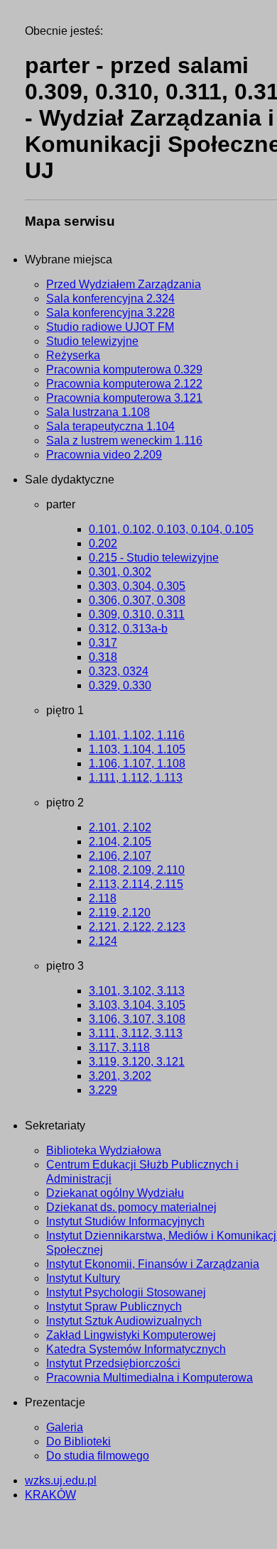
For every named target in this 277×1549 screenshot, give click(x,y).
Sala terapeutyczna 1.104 (110, 426)
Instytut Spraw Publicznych (114, 1307)
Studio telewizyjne (92, 341)
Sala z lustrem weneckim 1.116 (124, 440)
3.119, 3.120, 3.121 (137, 1062)
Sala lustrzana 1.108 (98, 412)
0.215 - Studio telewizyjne (154, 558)
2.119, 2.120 (120, 913)
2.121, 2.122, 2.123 (137, 927)
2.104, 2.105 (120, 842)
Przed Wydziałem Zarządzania (123, 284)
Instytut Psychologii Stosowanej (126, 1292)
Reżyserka (73, 355)
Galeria (64, 1427)
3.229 (103, 1090)
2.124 (103, 941)
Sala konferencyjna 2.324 (110, 298)
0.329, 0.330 (120, 685)
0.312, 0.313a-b (128, 629)
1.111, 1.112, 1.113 (136, 778)
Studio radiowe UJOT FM (110, 327)
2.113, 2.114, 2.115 (136, 884)
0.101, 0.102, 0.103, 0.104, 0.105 (171, 529)
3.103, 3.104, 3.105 (137, 1005)
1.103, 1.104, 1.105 (137, 749)
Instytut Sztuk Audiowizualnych (124, 1321)
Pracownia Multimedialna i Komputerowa (149, 1378)
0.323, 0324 (118, 671)
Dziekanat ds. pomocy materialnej (131, 1207)
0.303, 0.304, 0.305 (137, 586)
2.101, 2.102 (120, 827)
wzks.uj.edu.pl (61, 1480)
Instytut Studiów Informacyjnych (125, 1221)
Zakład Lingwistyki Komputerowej (131, 1335)
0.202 (103, 543)
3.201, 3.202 (120, 1076)
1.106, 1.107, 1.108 (137, 763)
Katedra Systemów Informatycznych (136, 1349)
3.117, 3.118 (119, 1047)
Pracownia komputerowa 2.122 (124, 384)
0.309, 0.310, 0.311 (137, 614)
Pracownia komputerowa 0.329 (124, 369)
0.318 (103, 657)
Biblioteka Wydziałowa (103, 1150)
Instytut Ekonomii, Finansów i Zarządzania (152, 1264)
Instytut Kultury (83, 1278)
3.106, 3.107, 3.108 (137, 1019)
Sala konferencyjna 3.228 (110, 313)
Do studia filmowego (97, 1456)
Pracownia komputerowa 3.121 (124, 398)
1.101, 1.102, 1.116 (137, 735)
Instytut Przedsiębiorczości (113, 1363)
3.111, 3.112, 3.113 (136, 1033)
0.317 (103, 643)
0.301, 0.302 (120, 572)
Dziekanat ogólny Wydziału (115, 1193)
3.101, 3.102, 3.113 (137, 991)
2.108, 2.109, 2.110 (137, 870)
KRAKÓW (50, 1495)
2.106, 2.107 (120, 856)
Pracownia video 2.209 (104, 455)
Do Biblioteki (78, 1441)
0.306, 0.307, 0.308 (137, 600)
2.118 (102, 898)
